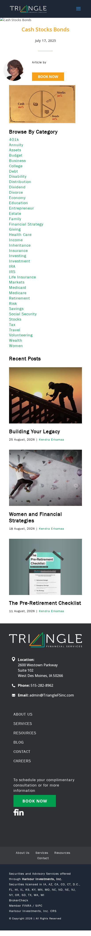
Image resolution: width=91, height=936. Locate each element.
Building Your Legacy (34, 431)
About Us (23, 852)
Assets (15, 150)
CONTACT (21, 751)
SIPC (38, 905)
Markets (17, 282)
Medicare (18, 293)
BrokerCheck (18, 900)
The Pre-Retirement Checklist (45, 603)
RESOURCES (24, 733)
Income (16, 240)
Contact (43, 858)
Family (15, 219)
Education (18, 203)
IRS (12, 271)
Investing (17, 255)
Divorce (16, 192)
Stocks (15, 319)
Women (16, 345)
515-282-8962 (42, 685)
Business (17, 160)
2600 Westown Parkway (38, 665)
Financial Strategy (26, 224)
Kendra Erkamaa (51, 439)
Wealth (15, 340)
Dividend (17, 187)
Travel (14, 330)
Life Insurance (22, 277)
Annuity (16, 145)
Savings (16, 308)
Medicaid (17, 287)
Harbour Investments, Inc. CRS (33, 911)
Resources (62, 852)
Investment (19, 261)
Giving (15, 229)
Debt (13, 171)
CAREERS (22, 761)
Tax (12, 324)
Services (42, 852)
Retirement (19, 298)
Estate (15, 213)
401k (14, 139)
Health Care (20, 234)
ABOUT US (22, 714)
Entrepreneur (21, 208)
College (16, 166)
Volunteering (21, 335)
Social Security (23, 314)
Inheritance (20, 245)
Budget (16, 155)
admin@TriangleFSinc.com (51, 695)
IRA (12, 266)
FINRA (27, 905)
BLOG (18, 742)
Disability (18, 176)
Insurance (18, 250)
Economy (17, 198)
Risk (13, 303)
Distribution (20, 182)
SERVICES (22, 723)
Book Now (48, 76)
